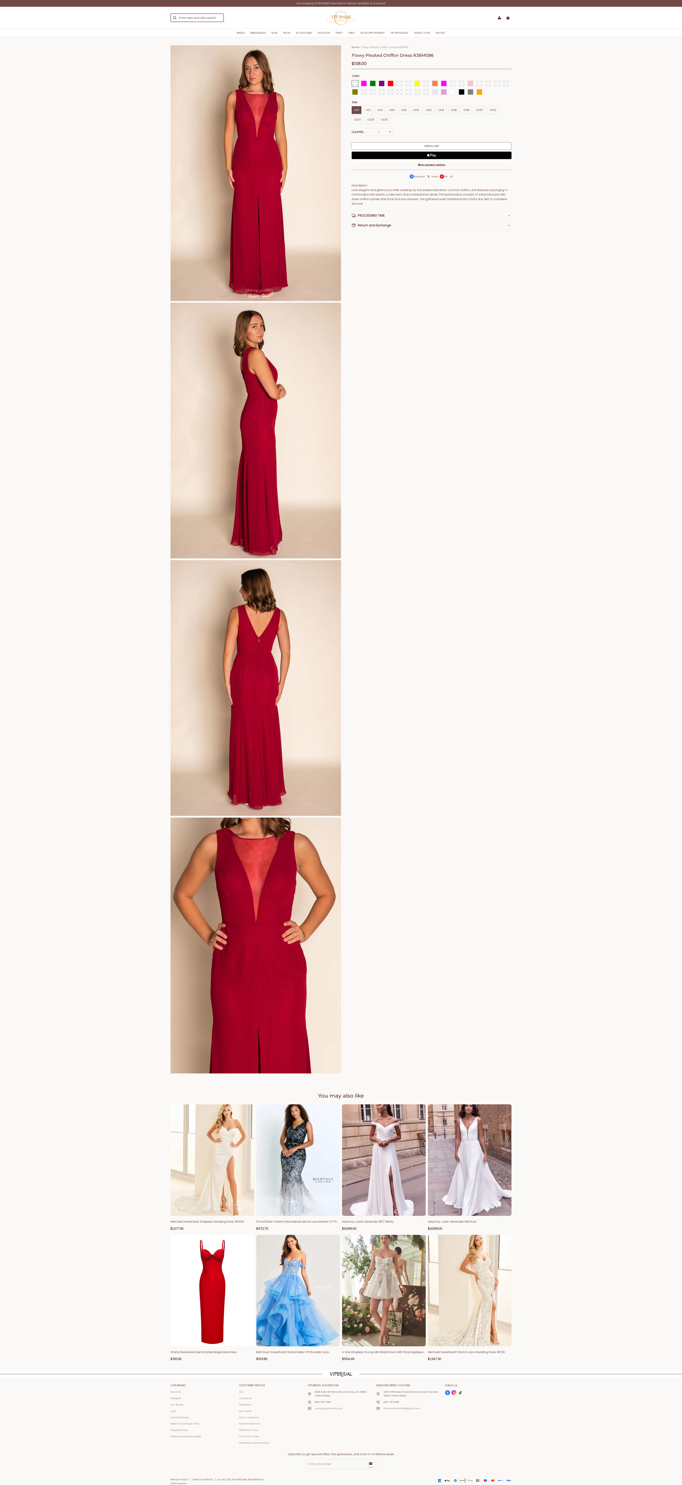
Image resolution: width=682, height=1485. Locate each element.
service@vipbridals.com (329, 1408)
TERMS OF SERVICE (202, 1479)
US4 (380, 110)
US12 (429, 110)
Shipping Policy (179, 1430)
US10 (416, 110)
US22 (493, 110)
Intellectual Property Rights (185, 1436)
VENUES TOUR (422, 33)
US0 (356, 110)
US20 (479, 110)
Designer (175, 1398)
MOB (274, 33)
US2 (368, 110)
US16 (454, 110)
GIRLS (351, 33)
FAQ (241, 1392)
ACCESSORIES (304, 33)
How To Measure (249, 1417)
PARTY (339, 33)
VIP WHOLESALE (399, 33)
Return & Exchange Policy (185, 1423)
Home (355, 47)
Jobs (173, 1411)
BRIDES (241, 33)
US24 (357, 120)
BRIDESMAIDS (258, 33)
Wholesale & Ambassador (254, 1443)
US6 (392, 110)
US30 (384, 120)
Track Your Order (249, 1436)
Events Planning (179, 1417)
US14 (441, 110)
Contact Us (245, 1398)
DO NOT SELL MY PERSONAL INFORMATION (240, 1479)
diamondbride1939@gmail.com (401, 1408)
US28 (370, 120)
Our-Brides (176, 1404)
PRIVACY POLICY (179, 1479)
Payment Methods (249, 1423)
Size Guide (245, 1411)
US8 (404, 110)
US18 (466, 110)
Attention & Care (248, 1430)
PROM (286, 33)
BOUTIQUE (324, 33)
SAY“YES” (440, 33)
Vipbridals (181, 1483)
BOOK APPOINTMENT (373, 33)
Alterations (245, 1404)
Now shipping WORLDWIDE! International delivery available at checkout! (341, 3)
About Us (175, 1392)
